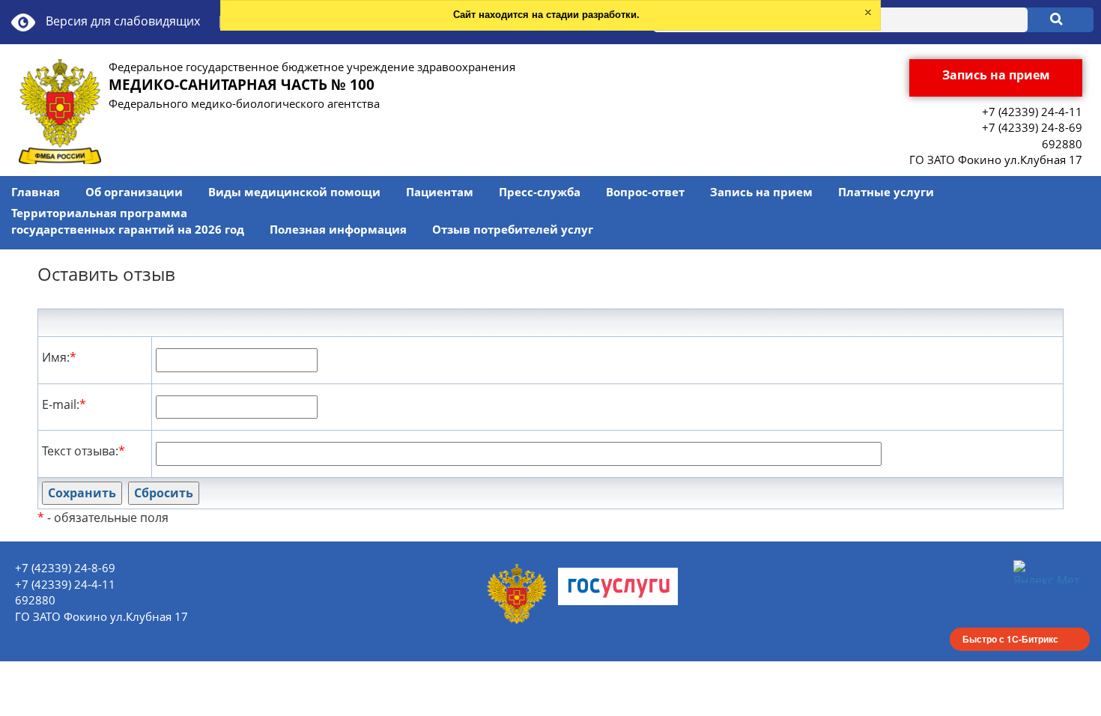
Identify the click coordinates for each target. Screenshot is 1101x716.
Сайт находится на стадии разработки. (546, 14)
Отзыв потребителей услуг (512, 229)
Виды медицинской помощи (294, 191)
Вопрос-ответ (645, 191)
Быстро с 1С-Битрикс (1010, 639)
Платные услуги (886, 191)
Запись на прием (761, 191)
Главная (35, 191)
